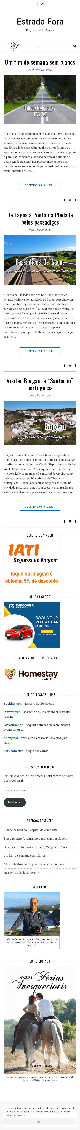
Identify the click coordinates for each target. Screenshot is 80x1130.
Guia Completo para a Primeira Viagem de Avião (36, 847)
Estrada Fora (40, 21)
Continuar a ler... (40, 185)
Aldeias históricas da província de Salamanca (34, 864)
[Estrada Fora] (14, 46)
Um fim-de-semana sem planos (40, 62)
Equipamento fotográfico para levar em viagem (35, 838)
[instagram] (42, 3)
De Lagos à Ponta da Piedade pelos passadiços (40, 218)
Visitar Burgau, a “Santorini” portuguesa (40, 384)
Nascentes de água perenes (22, 873)
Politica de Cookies (15, 1114)
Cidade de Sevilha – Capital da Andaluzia (30, 830)
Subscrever (15, 802)
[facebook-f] (37, 3)
